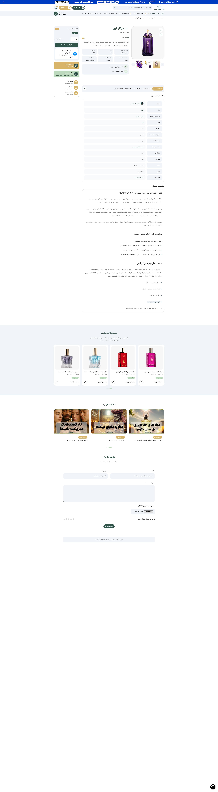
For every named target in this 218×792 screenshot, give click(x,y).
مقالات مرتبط (128, 89)
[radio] (75, 33)
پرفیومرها (111, 13)
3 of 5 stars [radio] (69, 519)
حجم (76, 29)
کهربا (113, 71)
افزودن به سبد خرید (66, 45)
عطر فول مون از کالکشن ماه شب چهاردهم (68, 372)
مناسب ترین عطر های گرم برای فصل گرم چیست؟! (148, 440)
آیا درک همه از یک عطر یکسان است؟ (77, 440)
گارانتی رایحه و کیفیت (154, 302)
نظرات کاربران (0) (119, 89)
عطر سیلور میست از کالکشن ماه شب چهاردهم (95, 372)
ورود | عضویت (63, 8)
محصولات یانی (154, 18)
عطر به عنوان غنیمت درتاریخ (117, 440)
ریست (57, 29)
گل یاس (111, 67)
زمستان (123, 53)
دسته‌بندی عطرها (156, 14)
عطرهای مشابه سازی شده (122, 13)
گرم (110, 53)
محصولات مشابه (137, 89)
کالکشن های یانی (140, 13)
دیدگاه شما (150, 483)
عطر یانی (162, 18)
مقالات (84, 13)
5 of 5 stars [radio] (73, 519)
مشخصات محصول (157, 89)
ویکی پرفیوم (98, 13)
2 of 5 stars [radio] (66, 519)
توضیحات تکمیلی (147, 89)
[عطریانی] (159, 8)
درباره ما (90, 13)
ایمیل (104, 471)
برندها (105, 13)
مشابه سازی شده (138, 178)
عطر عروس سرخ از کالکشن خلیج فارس (125, 372)
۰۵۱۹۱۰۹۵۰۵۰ (69, 67)
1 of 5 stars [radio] (64, 519)
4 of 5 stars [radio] (71, 519)
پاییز (126, 53)
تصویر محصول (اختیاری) (146, 506)
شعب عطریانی (77, 8)
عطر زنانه (146, 18)
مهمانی (87, 60)
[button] (161, 30)
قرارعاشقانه (92, 60)
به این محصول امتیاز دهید (146, 519)
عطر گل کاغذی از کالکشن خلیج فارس (154, 372)
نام (152, 471)
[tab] (157, 89)
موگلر (142, 110)
